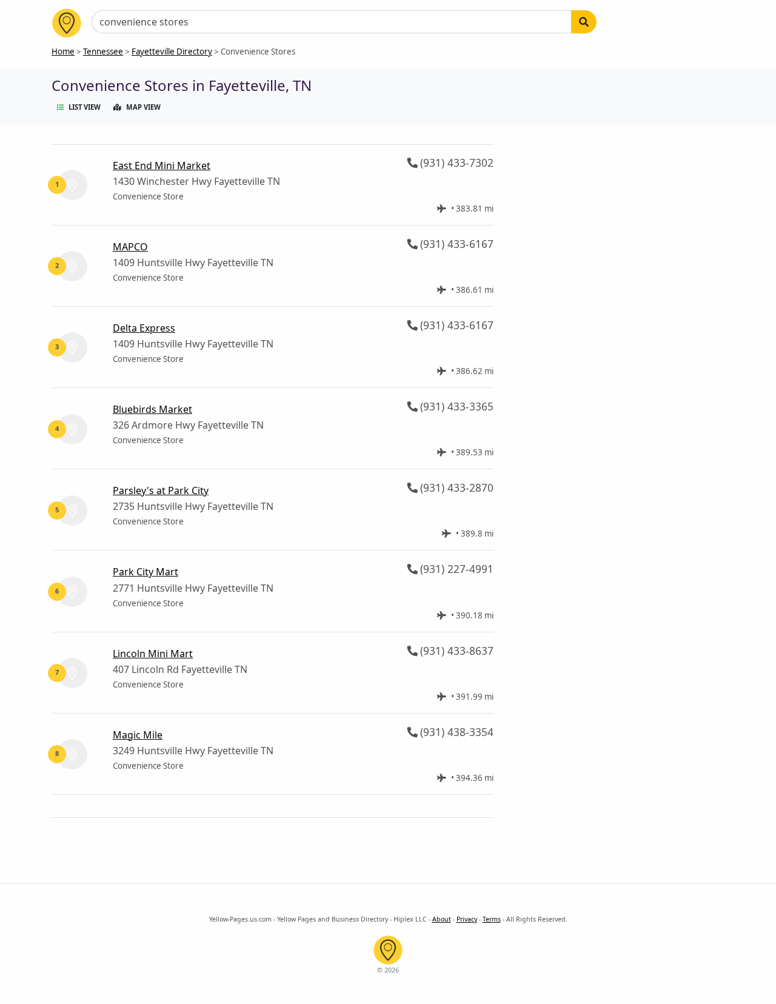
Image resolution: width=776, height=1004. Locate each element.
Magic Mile (137, 734)
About (441, 919)
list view (85, 107)
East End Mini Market (161, 165)
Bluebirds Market (152, 409)
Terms (492, 919)
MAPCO (130, 246)
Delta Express (144, 328)
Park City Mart (145, 571)
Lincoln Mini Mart (153, 653)
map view (143, 107)
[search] (584, 21)
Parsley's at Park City (161, 490)
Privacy (467, 919)
